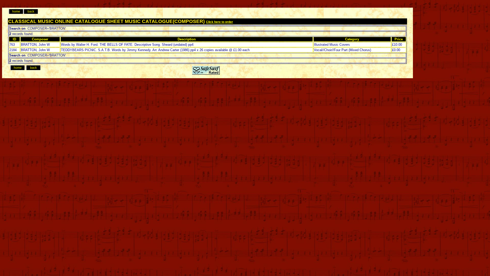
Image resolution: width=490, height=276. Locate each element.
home (16, 11)
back (31, 11)
